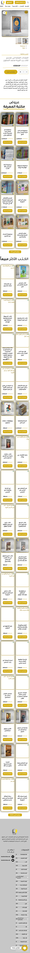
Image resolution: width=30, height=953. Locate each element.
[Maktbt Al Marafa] (13, 856)
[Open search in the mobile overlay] (28, 2)
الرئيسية (27, 6)
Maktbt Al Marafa (5, 856)
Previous (22, 46)
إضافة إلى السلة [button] (22, 142)
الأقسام (22, 6)
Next (23, 48)
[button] (4, 12)
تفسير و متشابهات (24, 54)
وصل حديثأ (7, 6)
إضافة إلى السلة (11, 72)
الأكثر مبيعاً (15, 6)
